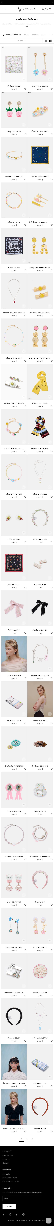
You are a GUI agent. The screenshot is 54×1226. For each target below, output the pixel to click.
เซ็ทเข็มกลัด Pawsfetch (14, 766)
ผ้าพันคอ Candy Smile (40, 177)
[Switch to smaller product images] (50, 40)
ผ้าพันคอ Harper (14, 721)
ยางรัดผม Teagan (40, 993)
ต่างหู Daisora (14, 539)
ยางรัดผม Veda (40, 811)
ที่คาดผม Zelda (14, 1038)
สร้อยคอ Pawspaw (40, 1038)
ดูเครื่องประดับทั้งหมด (12, 35)
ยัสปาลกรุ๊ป (6, 1174)
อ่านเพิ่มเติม (42, 2)
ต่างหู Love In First (14, 947)
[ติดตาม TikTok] (17, 1214)
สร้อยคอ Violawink (14, 358)
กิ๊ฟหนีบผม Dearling (40, 766)
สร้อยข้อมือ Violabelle (13, 449)
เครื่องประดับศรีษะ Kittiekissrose (40, 721)
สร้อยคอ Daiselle (40, 494)
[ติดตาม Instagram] (10, 1214)
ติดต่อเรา (6, 1163)
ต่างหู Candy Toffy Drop (40, 358)
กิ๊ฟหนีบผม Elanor (40, 630)
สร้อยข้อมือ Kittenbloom (40, 857)
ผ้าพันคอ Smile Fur (40, 403)
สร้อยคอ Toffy (14, 222)
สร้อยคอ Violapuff (14, 494)
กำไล (44, 35)
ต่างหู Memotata (14, 675)
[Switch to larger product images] (46, 40)
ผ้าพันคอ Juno (14, 267)
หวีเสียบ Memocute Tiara (14, 1129)
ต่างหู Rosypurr (14, 902)
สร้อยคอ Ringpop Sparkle (14, 313)
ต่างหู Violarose (14, 131)
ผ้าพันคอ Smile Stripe (40, 449)
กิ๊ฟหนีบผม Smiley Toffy (40, 313)
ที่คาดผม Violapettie (14, 177)
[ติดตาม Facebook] (4, 1214)
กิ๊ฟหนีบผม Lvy (14, 630)
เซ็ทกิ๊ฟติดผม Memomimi (14, 993)
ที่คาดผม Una (40, 902)
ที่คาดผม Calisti (40, 539)
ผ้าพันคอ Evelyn (40, 1083)
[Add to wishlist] (25, 88)
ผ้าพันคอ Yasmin (14, 86)
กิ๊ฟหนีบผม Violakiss (40, 131)
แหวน (51, 35)
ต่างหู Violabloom (40, 86)
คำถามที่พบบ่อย (8, 1156)
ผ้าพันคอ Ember (14, 585)
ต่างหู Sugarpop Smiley (40, 267)
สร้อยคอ (35, 35)
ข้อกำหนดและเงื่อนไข (10, 1178)
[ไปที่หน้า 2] (32, 1139)
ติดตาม (9, 1206)
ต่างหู (26, 35)
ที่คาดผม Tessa (40, 1129)
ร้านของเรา (6, 1159)
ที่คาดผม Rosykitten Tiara (14, 1083)
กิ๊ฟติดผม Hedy (40, 585)
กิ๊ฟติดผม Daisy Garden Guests (14, 403)
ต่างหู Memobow (14, 811)
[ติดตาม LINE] (23, 1214)
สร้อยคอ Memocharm (40, 675)
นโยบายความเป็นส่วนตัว (11, 1182)
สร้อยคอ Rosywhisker (14, 857)
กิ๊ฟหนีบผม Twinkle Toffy (40, 222)
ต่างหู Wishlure (40, 947)
